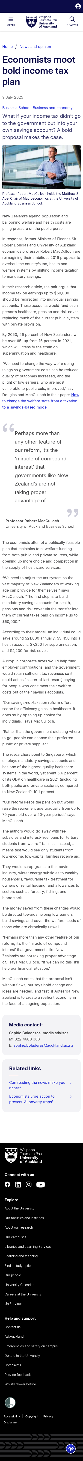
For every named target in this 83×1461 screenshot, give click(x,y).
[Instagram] (29, 1185)
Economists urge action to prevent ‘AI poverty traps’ (32, 1099)
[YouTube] (40, 1185)
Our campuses (15, 1237)
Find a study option (19, 1266)
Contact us (13, 1327)
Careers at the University (23, 1294)
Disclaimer (11, 1422)
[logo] (41, 22)
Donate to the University (22, 1355)
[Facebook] (8, 1185)
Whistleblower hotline (20, 1384)
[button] (78, 6)
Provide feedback (18, 1375)
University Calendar (19, 1285)
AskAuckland (14, 1336)
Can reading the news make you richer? (37, 1085)
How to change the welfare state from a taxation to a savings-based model (40, 400)
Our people (13, 1275)
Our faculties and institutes (24, 1218)
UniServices (13, 1304)
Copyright (31, 1416)
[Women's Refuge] (10, 1407)
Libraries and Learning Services (28, 1246)
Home (7, 46)
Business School (16, 107)
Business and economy (53, 107)
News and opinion (35, 46)
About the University (19, 1208)
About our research (19, 1227)
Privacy (48, 1416)
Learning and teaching (21, 1256)
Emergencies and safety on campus (31, 1346)
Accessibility (12, 1416)
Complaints (13, 1365)
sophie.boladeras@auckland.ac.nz (43, 1045)
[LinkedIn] (18, 1185)
